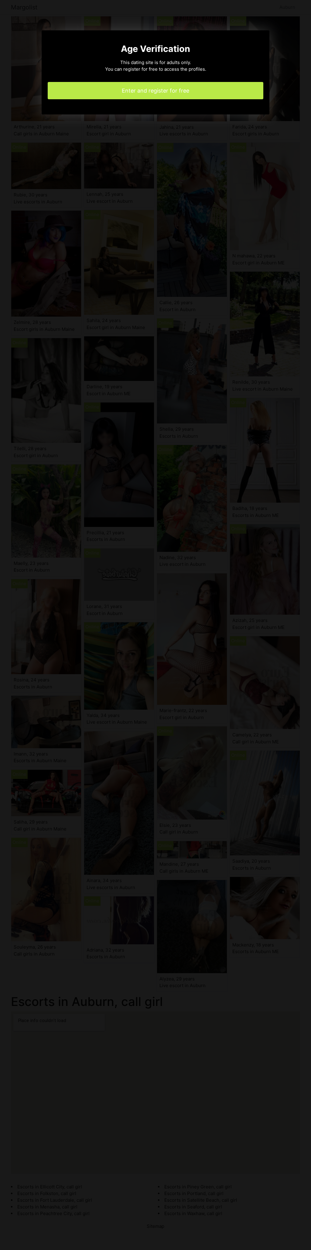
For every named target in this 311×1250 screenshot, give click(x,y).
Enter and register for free (155, 90)
